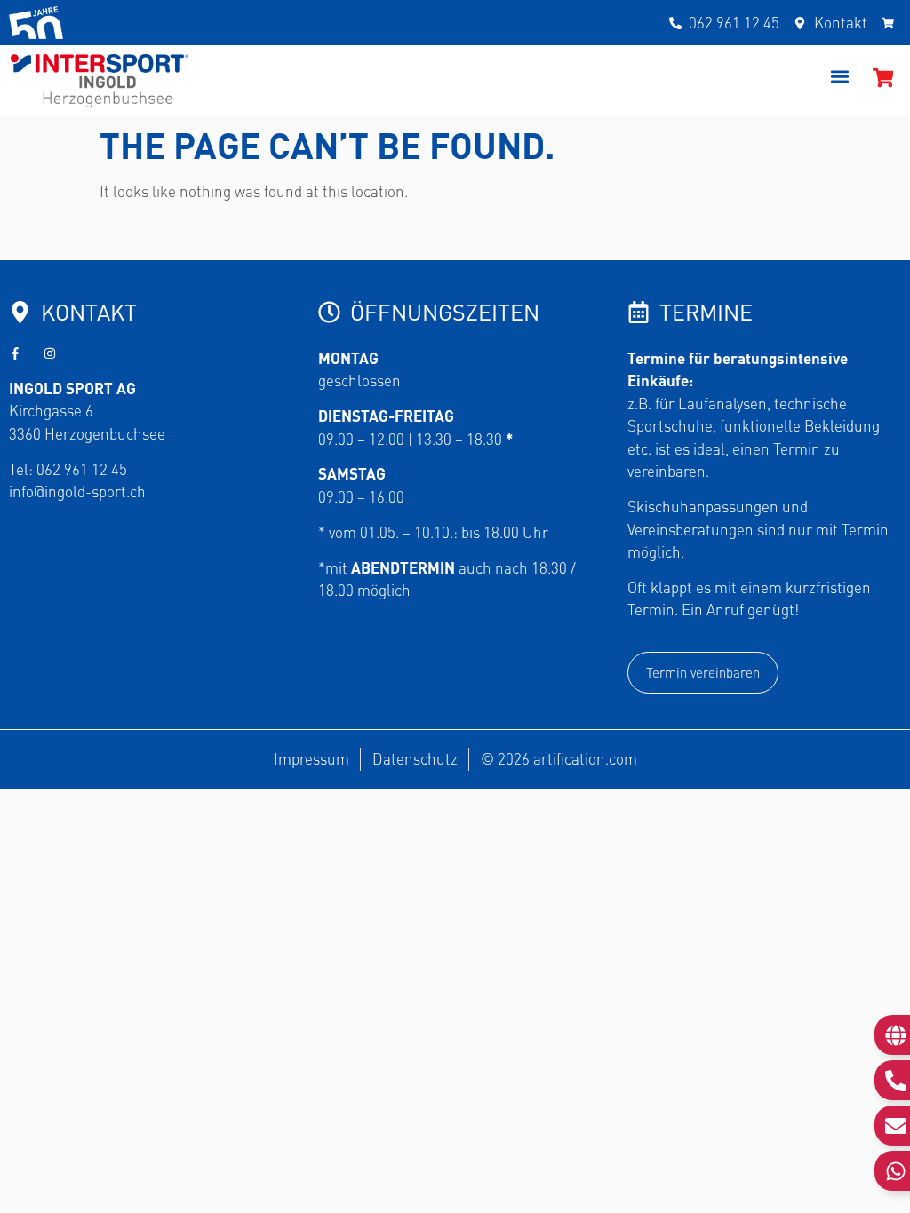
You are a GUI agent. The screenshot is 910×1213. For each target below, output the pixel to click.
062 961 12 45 (81, 469)
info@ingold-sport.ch (77, 491)
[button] (840, 76)
